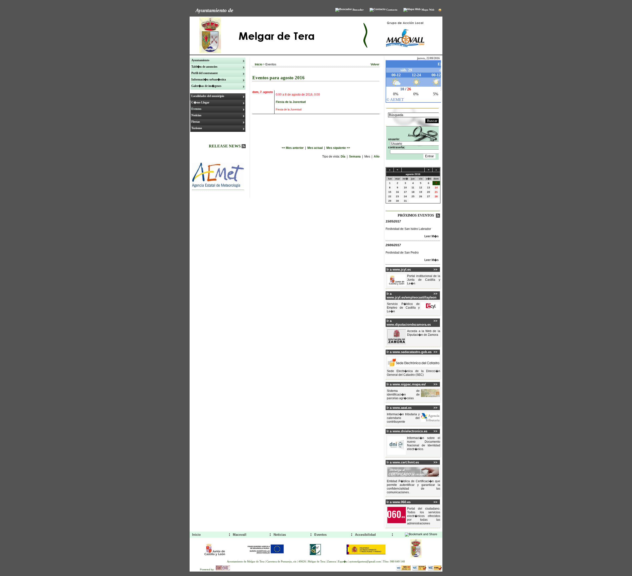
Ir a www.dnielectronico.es (407, 431)
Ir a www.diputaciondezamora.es (409, 322)
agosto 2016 (413, 174)
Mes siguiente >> (338, 148)
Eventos (196, 109)
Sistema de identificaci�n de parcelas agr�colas (403, 394)
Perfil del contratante (204, 73)
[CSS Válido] (434, 569)
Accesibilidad (365, 534)
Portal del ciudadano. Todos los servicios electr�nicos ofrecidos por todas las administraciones (423, 516)
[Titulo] (218, 186)
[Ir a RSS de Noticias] (244, 147)
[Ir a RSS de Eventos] (438, 216)
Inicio (258, 64)
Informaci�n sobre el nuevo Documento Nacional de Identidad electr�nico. (423, 443)
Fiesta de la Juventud (291, 102)
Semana (355, 156)
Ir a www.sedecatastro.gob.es (409, 352)
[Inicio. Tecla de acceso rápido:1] (276, 53)
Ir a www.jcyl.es (399, 269)
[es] (439, 10)
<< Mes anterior (293, 148)
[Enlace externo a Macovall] (405, 53)
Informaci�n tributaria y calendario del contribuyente (403, 418)
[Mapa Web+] (412, 10)
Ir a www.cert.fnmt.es (403, 462)
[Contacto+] (378, 10)
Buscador (358, 9)
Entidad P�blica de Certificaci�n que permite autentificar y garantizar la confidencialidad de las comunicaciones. (413, 486)
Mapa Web (427, 9)
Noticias (196, 115)
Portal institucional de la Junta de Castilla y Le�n (423, 279)
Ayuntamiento (200, 60)
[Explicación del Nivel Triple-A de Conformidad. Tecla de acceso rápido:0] (404, 569)
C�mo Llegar (200, 102)
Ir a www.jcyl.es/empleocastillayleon (410, 295)
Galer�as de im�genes (206, 86)
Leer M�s (431, 236)
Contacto (391, 9)
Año (376, 156)
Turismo (196, 128)
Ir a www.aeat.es (399, 408)
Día (343, 156)
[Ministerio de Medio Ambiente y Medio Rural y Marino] (366, 557)
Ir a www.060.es (399, 502)
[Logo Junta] (215, 557)
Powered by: (208, 569)
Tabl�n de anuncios (204, 66)
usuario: (394, 139)
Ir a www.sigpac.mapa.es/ (406, 384)
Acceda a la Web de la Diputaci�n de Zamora (423, 333)
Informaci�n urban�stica (208, 79)
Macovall (239, 534)
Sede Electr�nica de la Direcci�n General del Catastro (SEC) (413, 373)
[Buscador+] (343, 10)
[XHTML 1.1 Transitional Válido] (420, 569)
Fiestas (195, 121)
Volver (375, 64)
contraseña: (396, 147)
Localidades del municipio (207, 96)
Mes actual (315, 148)
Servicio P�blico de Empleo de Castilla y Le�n (403, 307)
